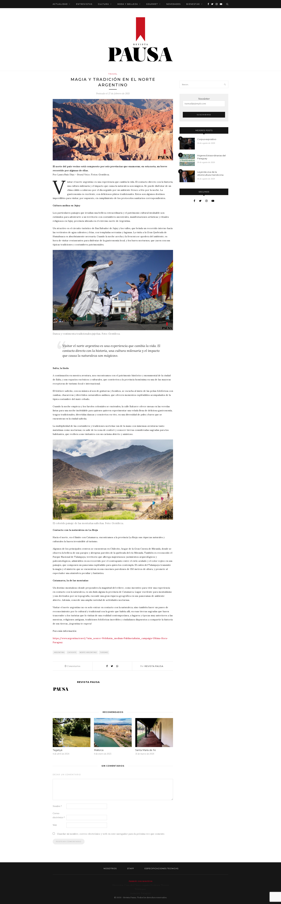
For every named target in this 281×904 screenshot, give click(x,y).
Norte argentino (88, 652)
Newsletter (204, 98)
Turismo (104, 652)
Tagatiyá (57, 750)
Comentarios (72, 666)
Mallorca (98, 750)
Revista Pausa (154, 666)
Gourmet (152, 4)
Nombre (57, 806)
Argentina (59, 652)
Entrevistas (84, 4)
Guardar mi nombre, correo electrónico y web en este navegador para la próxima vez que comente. (111, 833)
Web (55, 825)
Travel (112, 74)
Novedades (173, 4)
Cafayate (72, 652)
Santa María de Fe (145, 750)
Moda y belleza (127, 4)
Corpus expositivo (206, 139)
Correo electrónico (59, 815)
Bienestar (193, 4)
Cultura (103, 4)
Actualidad (60, 4)
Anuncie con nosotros (140, 881)
